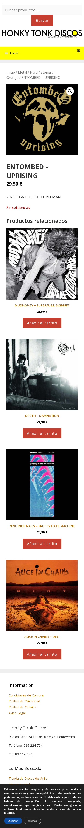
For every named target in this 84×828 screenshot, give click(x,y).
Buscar (42, 20)
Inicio (10, 72)
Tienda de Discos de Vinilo (28, 778)
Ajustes (32, 821)
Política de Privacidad (24, 701)
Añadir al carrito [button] (42, 322)
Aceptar (13, 821)
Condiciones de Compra (26, 695)
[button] (70, 91)
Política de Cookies (22, 707)
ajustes (9, 813)
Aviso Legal (17, 713)
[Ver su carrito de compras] (78, 51)
